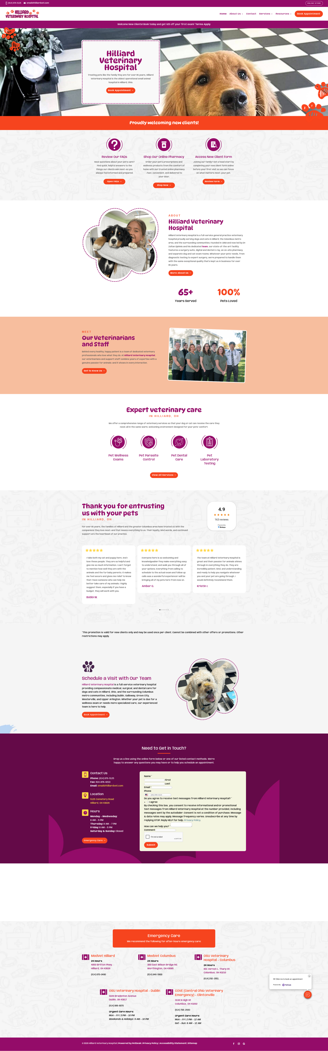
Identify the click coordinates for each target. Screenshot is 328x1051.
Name (148, 776)
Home (223, 14)
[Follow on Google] (244, 1044)
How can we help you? (157, 826)
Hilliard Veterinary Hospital (139, 355)
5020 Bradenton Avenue (122, 996)
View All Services (162, 475)
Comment (149, 830)
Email (147, 787)
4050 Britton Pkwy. (101, 965)
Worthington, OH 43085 (160, 968)
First (168, 780)
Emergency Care (93, 840)
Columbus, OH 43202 (186, 1004)
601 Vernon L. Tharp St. (217, 969)
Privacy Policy (192, 820)
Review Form (212, 182)
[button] (308, 994)
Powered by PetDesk (129, 1043)
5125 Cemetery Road (102, 799)
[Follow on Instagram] (239, 1044)
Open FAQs (113, 182)
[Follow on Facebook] (234, 1044)
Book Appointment (308, 14)
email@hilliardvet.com (38, 3)
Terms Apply (203, 24)
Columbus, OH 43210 (215, 973)
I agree (153, 802)
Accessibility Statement (173, 1043)
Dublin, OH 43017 (118, 1000)
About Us (235, 14)
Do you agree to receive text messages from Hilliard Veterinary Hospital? (188, 798)
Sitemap (192, 1043)
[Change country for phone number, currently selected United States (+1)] (147, 795)
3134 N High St (183, 1000)
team (205, 247)
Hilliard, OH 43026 (100, 803)
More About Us (179, 273)
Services (264, 14)
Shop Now (162, 185)
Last (167, 784)
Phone (147, 791)
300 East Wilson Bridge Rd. (162, 965)
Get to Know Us (93, 371)
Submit (151, 845)
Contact (251, 14)
